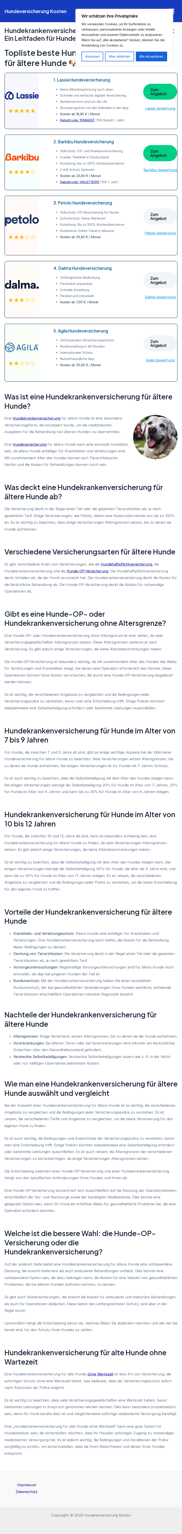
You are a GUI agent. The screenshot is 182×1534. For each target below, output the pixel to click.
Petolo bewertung (160, 233)
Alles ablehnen (119, 56)
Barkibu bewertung (160, 170)
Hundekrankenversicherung (36, 418)
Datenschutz (27, 1491)
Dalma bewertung (160, 297)
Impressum (26, 1485)
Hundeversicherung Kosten (35, 11)
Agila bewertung (160, 360)
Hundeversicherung (29, 444)
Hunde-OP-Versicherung (87, 571)
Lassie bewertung (160, 108)
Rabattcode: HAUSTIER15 (79, 182)
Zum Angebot (158, 91)
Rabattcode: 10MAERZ (77, 120)
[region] (124, 37)
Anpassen (92, 56)
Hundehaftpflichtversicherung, (127, 564)
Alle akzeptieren (151, 56)
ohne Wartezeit (100, 1374)
